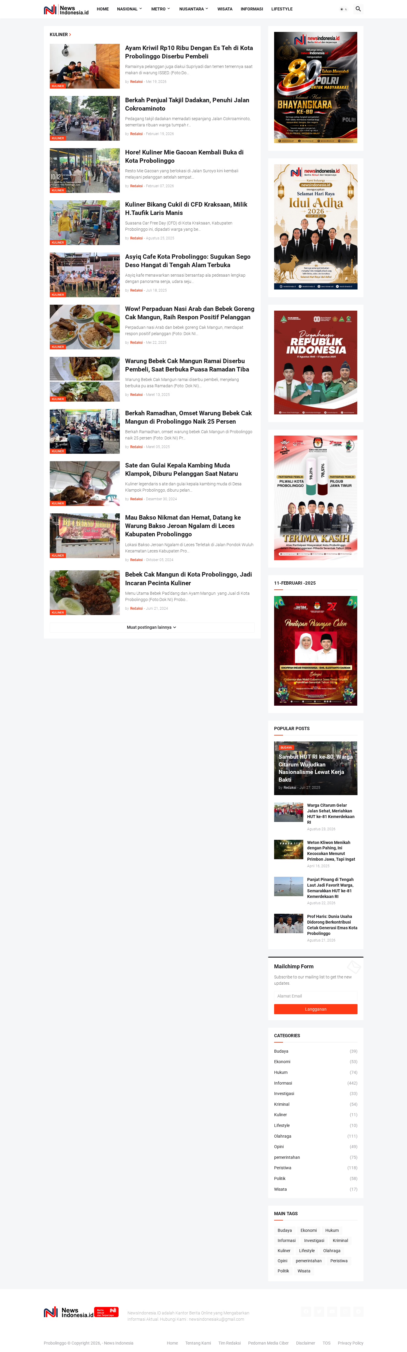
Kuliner (316, 1114)
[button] (344, 9)
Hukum (316, 1072)
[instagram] (345, 1312)
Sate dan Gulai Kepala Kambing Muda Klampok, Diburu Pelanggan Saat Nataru (181, 469)
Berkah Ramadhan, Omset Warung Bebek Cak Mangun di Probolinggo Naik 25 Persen (188, 417)
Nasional (127, 9)
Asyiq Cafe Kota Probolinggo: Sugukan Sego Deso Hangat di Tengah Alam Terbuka (188, 261)
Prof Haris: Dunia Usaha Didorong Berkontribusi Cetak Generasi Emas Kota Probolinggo (332, 925)
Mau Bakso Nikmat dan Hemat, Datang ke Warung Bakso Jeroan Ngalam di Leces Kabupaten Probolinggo (183, 526)
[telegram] (358, 1312)
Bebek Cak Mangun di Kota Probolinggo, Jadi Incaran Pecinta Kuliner (188, 578)
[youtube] (332, 1312)
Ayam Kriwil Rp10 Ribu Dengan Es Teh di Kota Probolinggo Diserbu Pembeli (189, 52)
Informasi (252, 9)
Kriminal (316, 1104)
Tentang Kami (198, 1343)
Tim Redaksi (229, 1343)
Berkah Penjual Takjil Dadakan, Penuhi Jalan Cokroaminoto (187, 104)
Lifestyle (282, 9)
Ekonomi (316, 1061)
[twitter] (319, 1312)
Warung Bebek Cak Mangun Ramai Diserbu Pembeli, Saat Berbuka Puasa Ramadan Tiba (187, 365)
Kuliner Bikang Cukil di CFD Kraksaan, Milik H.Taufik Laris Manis (186, 208)
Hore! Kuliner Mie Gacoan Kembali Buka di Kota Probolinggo (184, 156)
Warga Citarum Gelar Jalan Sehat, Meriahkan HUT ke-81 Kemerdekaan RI (331, 814)
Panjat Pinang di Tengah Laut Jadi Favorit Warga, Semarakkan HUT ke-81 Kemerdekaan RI (330, 888)
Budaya (316, 1051)
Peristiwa (316, 1167)
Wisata (225, 9)
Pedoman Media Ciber (268, 1343)
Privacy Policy (350, 1343)
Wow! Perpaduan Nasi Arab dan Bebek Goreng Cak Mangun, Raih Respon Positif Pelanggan (189, 313)
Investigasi (316, 1093)
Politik (316, 1178)
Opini (316, 1146)
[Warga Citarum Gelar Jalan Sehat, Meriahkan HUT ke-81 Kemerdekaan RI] (288, 812)
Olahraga (316, 1136)
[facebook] (306, 1312)
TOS (326, 1343)
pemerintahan (316, 1157)
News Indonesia (118, 1343)
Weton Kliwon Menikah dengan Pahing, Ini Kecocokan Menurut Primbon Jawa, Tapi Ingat (331, 851)
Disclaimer (305, 1343)
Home (103, 9)
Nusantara (191, 9)
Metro (158, 9)
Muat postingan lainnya (149, 627)
